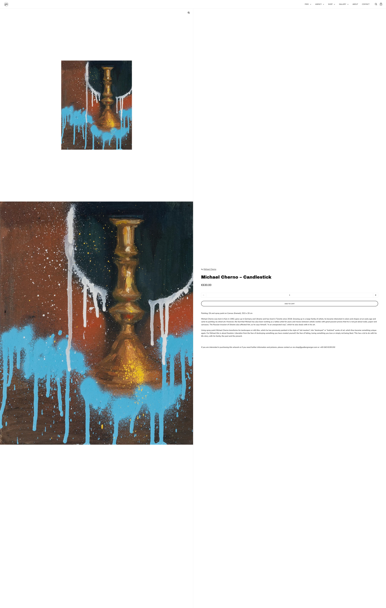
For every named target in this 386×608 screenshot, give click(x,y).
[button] (375, 295)
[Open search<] (376, 4)
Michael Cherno (210, 269)
